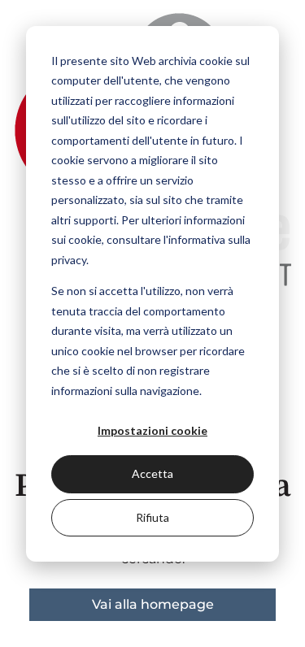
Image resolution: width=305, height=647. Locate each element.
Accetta (152, 473)
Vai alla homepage (153, 604)
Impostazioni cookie (152, 430)
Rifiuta (152, 517)
